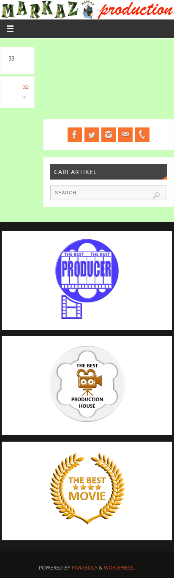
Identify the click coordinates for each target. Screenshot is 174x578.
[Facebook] (75, 134)
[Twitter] (91, 134)
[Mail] (125, 134)
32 (26, 92)
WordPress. (119, 567)
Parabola (85, 567)
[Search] (156, 195)
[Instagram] (108, 134)
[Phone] (142, 134)
